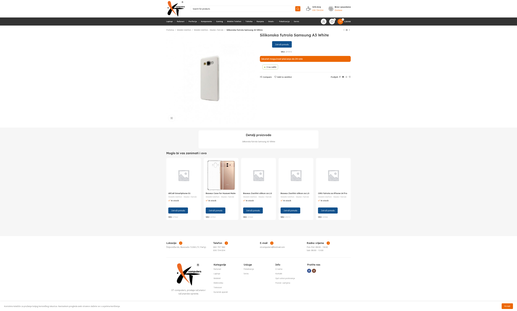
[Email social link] (343, 77)
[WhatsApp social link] (346, 77)
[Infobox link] (220, 243)
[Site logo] (175, 8)
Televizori (218, 287)
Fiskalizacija (249, 269)
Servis (246, 273)
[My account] (323, 21)
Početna (170, 30)
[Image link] (188, 274)
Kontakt (278, 273)
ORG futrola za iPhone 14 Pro (332, 193)
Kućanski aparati (221, 292)
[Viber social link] (350, 77)
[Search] (297, 8)
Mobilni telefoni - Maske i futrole (208, 30)
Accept (507, 306)
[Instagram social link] (314, 271)
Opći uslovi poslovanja (285, 278)
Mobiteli (217, 278)
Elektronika (218, 283)
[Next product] (349, 30)
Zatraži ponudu (282, 44)
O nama (278, 269)
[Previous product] (344, 30)
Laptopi (217, 273)
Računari (217, 269)
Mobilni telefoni (184, 30)
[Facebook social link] (339, 77)
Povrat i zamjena (282, 283)
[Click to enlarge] (171, 118)
